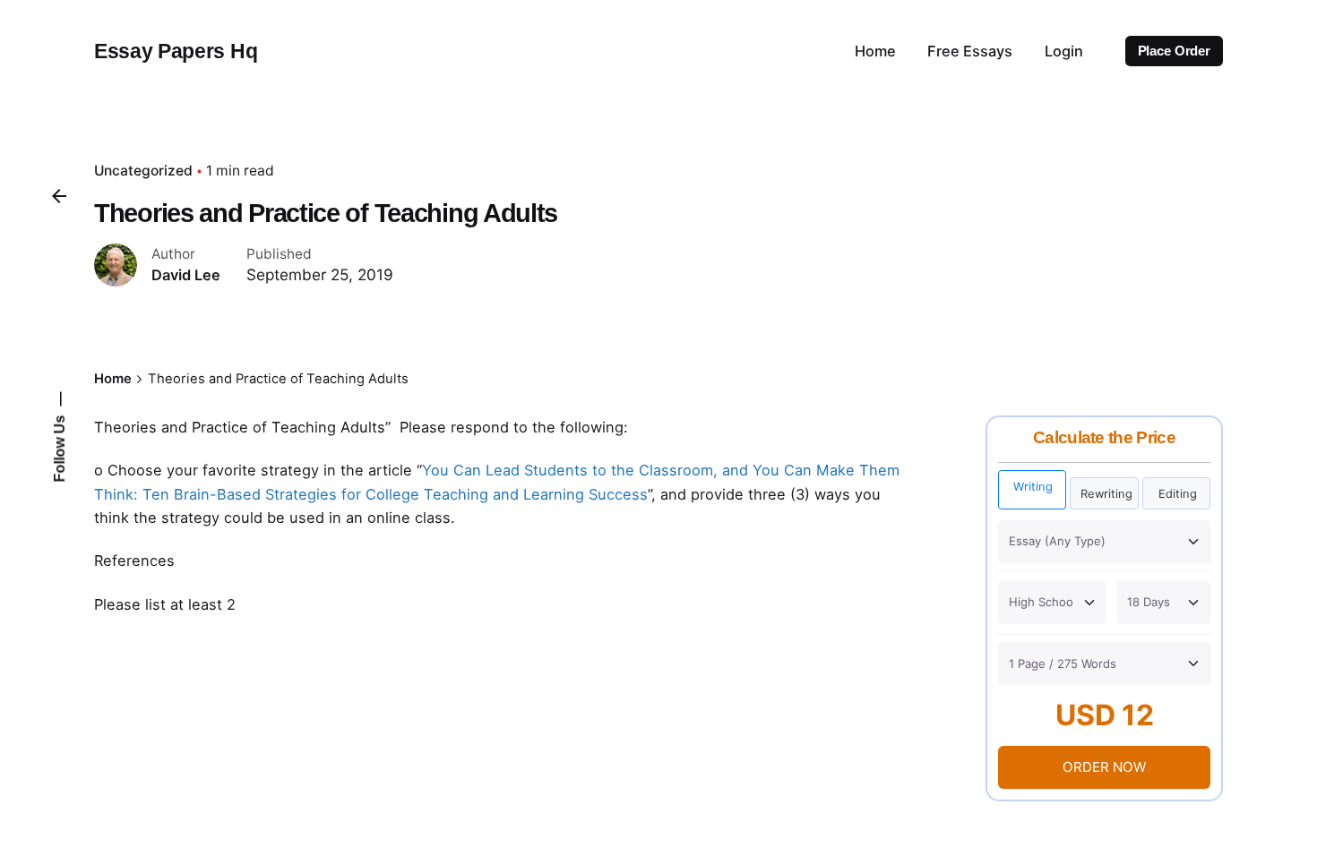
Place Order (1174, 51)
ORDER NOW (1104, 766)
